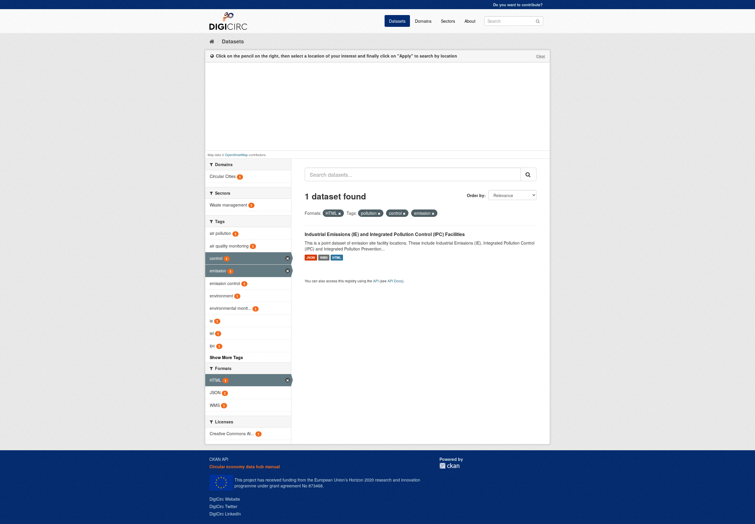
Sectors (448, 21)
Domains (423, 21)
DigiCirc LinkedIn (225, 514)
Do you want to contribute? (518, 4)
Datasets (397, 21)
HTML (336, 257)
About (470, 21)
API (376, 280)
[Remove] (339, 213)
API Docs (395, 280)
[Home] (211, 41)
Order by (475, 195)
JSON (310, 257)
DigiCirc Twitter (223, 506)
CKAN (449, 466)
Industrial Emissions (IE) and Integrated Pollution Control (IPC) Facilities (385, 234)
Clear (540, 56)
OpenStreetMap (236, 154)
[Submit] (537, 20)
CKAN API (218, 459)
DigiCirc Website (224, 499)
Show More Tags (226, 357)
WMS (324, 257)
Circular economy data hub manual (244, 466)
